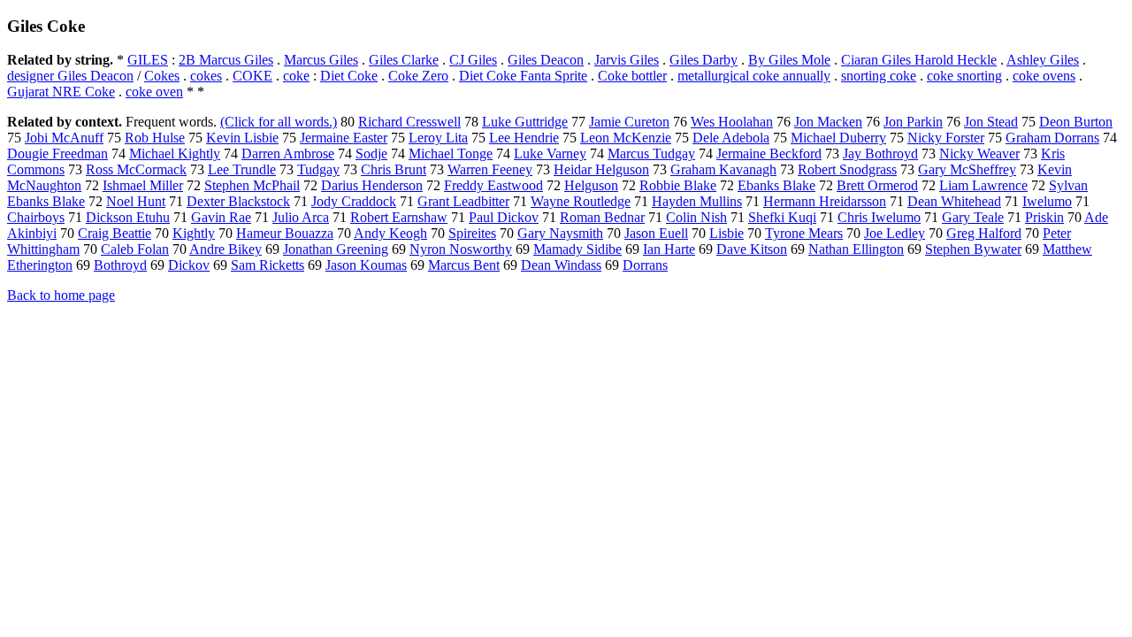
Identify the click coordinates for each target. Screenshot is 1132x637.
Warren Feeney (489, 169)
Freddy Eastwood (493, 185)
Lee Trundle (242, 169)
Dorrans (645, 264)
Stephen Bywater (973, 249)
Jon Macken (828, 121)
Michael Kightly (174, 153)
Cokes (162, 75)
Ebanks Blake (776, 185)
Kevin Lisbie (242, 137)
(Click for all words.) (278, 121)
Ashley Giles (1042, 59)
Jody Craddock (353, 201)
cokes (206, 75)
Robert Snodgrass (847, 169)
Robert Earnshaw (398, 217)
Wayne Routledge (581, 201)
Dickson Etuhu (128, 217)
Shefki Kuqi (782, 217)
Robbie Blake (677, 185)
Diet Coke (349, 75)
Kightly (193, 233)
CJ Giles (473, 59)
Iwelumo (1047, 201)
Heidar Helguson (601, 169)
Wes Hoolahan (732, 121)
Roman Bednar (602, 217)
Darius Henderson (372, 185)
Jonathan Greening (335, 249)
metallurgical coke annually (753, 75)
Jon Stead (991, 121)
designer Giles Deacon (70, 75)
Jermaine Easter (343, 137)
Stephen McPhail (252, 185)
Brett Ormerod (877, 185)
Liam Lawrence (983, 185)
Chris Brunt (393, 169)
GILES (147, 59)
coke (296, 75)
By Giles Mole (789, 59)
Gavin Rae (221, 217)
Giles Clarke (404, 59)
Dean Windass (561, 264)
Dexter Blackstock (238, 201)
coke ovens (1044, 75)
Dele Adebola (730, 137)
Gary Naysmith (560, 233)
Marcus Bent (464, 264)
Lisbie (726, 233)
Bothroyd (120, 264)
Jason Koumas (366, 264)
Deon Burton (1076, 121)
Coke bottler (632, 75)
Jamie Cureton (629, 121)
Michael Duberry (838, 137)
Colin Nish (696, 217)
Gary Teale (973, 217)
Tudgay (318, 169)
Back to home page (61, 295)
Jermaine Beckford (769, 153)
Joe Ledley (894, 233)
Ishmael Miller (143, 185)
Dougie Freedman (57, 153)
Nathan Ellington (856, 249)
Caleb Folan (135, 249)
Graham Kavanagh (723, 169)
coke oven (154, 91)
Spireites (472, 233)
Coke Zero (418, 75)
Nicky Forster (945, 137)
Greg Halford (983, 233)
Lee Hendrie (524, 137)
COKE (252, 75)
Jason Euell (656, 233)
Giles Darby (703, 59)
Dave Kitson (751, 249)
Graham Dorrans (1052, 137)
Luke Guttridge (525, 121)
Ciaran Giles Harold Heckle (919, 59)
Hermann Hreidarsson (824, 201)
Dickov (189, 264)
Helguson (591, 185)
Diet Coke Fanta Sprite (523, 75)
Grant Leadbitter (463, 201)
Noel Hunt (135, 201)
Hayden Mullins (697, 201)
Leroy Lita (438, 137)
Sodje (371, 153)
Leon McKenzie (625, 137)
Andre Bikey (225, 249)
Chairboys (36, 217)
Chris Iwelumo (879, 217)
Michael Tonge (451, 153)
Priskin (1044, 217)
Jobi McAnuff (64, 137)
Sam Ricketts (267, 264)
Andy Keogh (390, 233)
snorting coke (878, 75)
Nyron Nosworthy (460, 249)
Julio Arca (300, 217)
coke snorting (964, 75)
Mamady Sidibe (577, 249)
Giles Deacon (546, 59)
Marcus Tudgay (651, 153)
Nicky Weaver (979, 153)
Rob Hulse (155, 137)
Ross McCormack (136, 169)
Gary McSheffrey (967, 169)
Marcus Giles (321, 59)
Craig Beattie (114, 233)
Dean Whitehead (954, 201)
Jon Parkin (913, 121)
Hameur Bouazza (284, 233)
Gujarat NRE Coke (61, 91)
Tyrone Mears (804, 233)
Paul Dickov (504, 217)
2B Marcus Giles (226, 59)
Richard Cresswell (409, 121)
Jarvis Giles (626, 59)
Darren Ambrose (287, 153)
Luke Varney (550, 153)
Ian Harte (669, 249)
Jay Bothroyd (880, 153)
